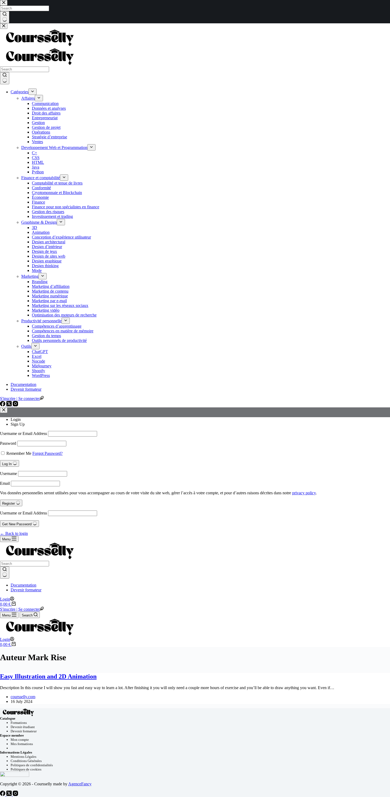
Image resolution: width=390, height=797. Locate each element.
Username (8, 473)
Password (8, 443)
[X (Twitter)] (9, 794)
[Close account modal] (3, 410)
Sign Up (18, 424)
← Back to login (14, 533)
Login (16, 419)
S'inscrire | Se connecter (20, 609)
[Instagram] (15, 794)
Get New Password (17, 524)
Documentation (23, 585)
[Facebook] (3, 794)
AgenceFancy (80, 784)
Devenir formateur (26, 590)
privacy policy (304, 493)
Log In (7, 464)
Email (5, 483)
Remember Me (18, 453)
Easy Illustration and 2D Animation (48, 676)
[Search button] (4, 572)
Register (9, 503)
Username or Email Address (23, 433)
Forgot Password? (47, 453)
